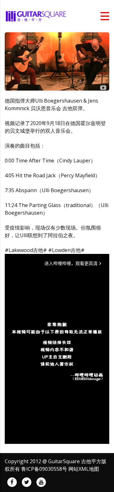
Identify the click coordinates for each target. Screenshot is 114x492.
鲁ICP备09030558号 (44, 468)
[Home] (36, 15)
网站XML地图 (83, 468)
